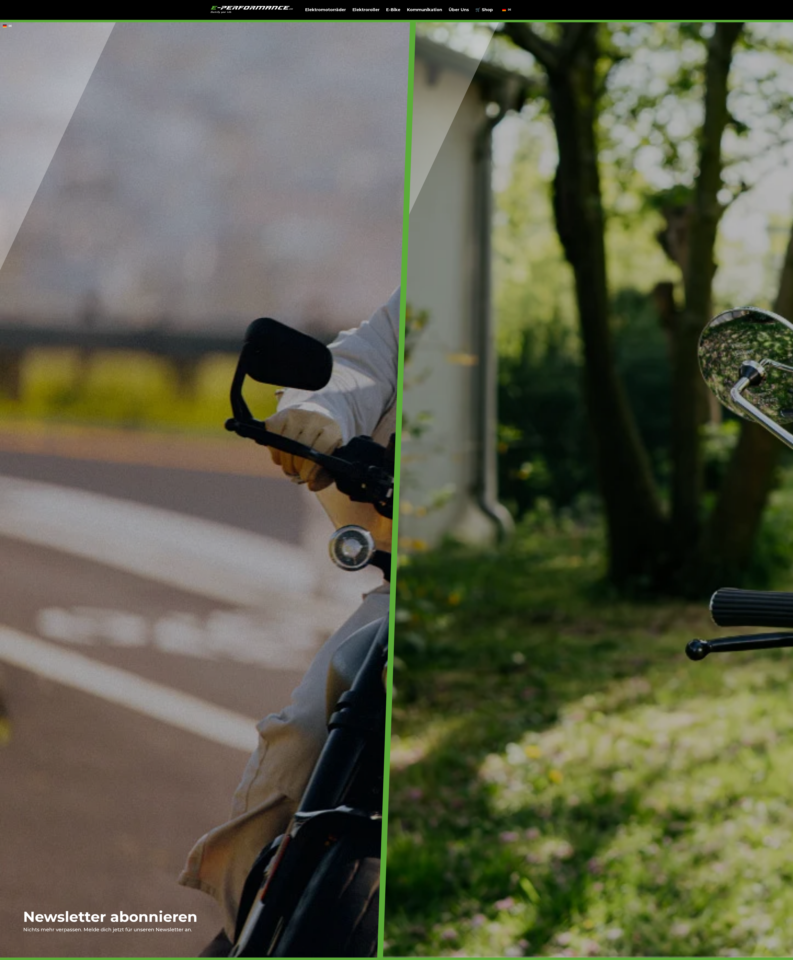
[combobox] (506, 9)
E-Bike (393, 9)
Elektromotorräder (325, 9)
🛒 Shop (484, 9)
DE (509, 9)
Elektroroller (366, 9)
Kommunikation (424, 9)
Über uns (459, 9)
